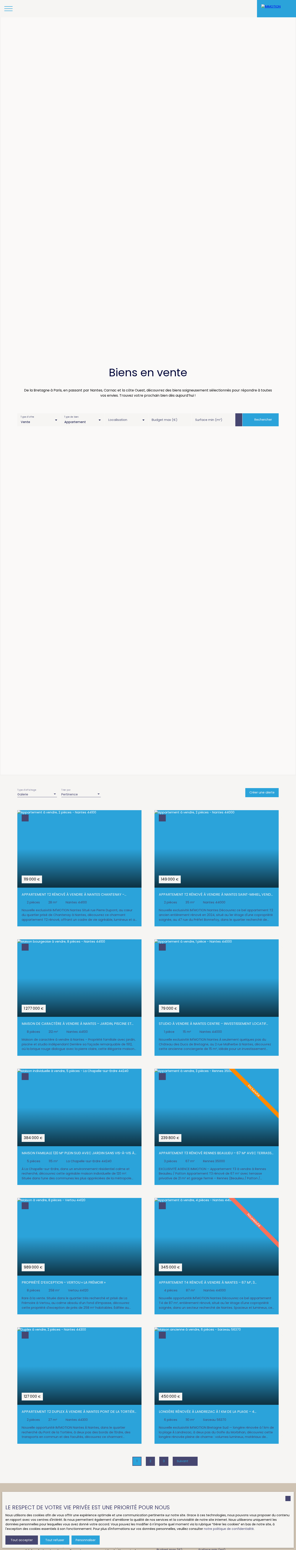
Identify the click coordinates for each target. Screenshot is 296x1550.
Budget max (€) (164, 420)
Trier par (65, 790)
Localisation (117, 420)
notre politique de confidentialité (229, 1529)
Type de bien (71, 417)
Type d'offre (27, 417)
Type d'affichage (26, 790)
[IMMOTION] (276, 8)
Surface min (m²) (208, 420)
